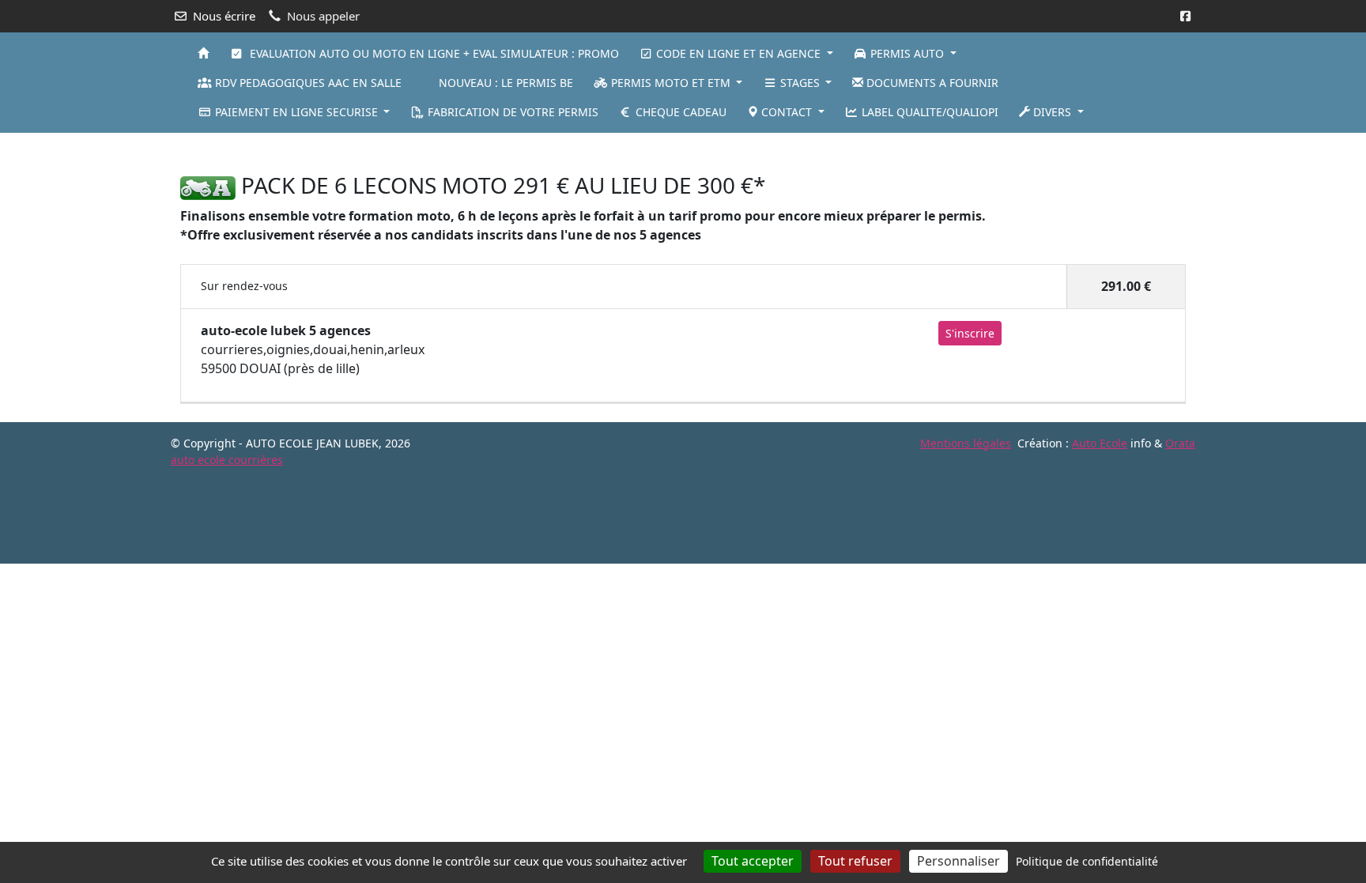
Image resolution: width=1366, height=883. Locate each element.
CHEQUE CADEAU (679, 111)
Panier (1170, 79)
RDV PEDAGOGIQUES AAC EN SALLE (307, 82)
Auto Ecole (1099, 443)
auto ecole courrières (227, 459)
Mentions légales (965, 443)
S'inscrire (969, 333)
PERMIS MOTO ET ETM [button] (671, 82)
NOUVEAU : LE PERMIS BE (504, 82)
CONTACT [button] (786, 111)
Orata (1180, 443)
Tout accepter (752, 861)
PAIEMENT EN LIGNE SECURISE (296, 111)
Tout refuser (855, 861)
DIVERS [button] (1052, 111)
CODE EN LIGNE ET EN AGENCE (738, 53)
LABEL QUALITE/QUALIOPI (928, 111)
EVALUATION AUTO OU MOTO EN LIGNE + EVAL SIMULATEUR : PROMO (431, 53)
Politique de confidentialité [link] (1087, 861)
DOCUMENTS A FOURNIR (930, 82)
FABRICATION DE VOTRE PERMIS (511, 111)
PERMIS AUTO (907, 53)
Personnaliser (958, 861)
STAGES (800, 82)
